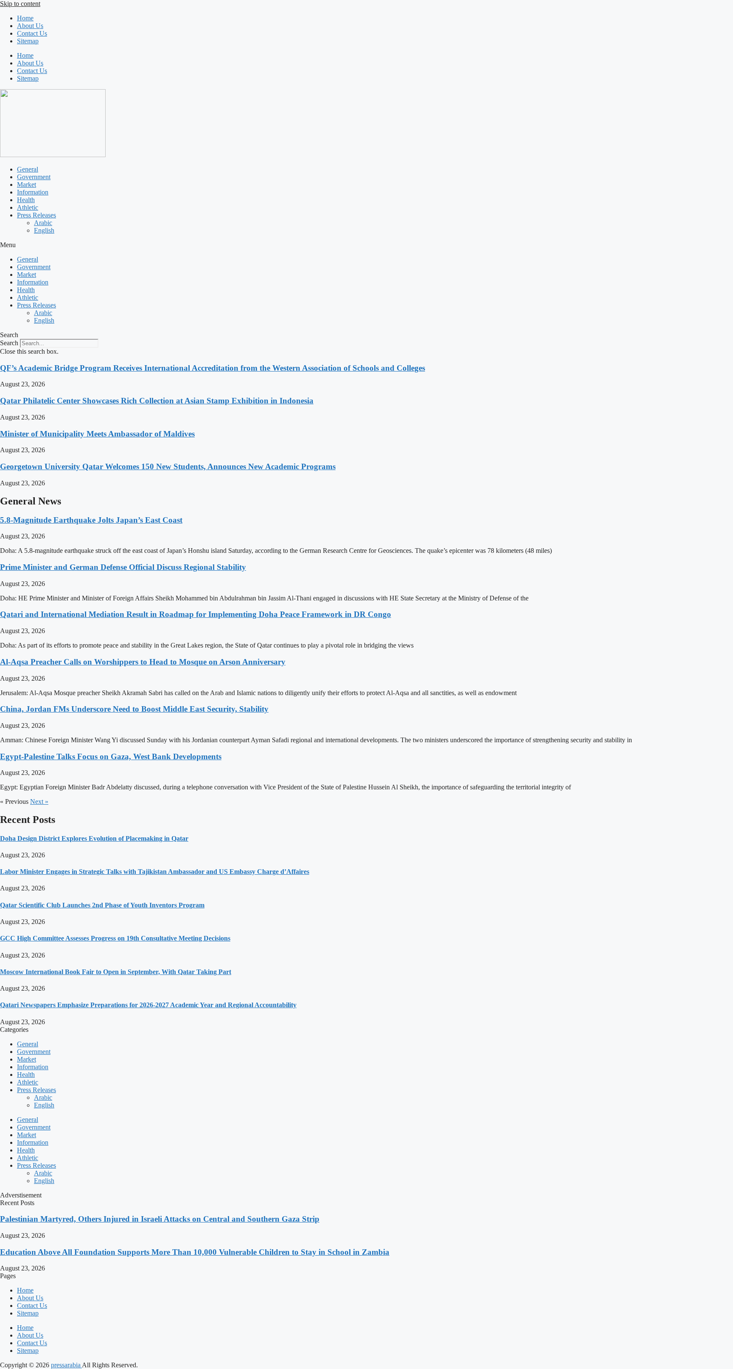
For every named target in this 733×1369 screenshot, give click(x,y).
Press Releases (36, 215)
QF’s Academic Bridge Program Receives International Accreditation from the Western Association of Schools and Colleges (212, 367)
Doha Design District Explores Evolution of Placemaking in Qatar (94, 838)
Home (25, 18)
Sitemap (28, 41)
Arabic (43, 222)
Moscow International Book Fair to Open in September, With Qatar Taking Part (115, 971)
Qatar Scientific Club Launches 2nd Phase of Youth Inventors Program (102, 905)
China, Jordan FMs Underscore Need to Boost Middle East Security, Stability (134, 708)
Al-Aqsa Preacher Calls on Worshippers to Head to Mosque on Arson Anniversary (142, 661)
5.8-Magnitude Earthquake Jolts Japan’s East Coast (91, 519)
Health (26, 199)
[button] (366, 245)
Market (26, 184)
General (27, 169)
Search (9, 342)
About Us (30, 25)
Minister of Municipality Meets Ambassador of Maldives (97, 433)
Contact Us (32, 33)
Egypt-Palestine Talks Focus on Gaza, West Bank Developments (110, 756)
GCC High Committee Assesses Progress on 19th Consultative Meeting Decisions (115, 938)
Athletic (27, 207)
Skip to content (20, 3)
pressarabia (66, 1365)
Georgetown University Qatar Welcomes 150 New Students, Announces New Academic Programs (168, 466)
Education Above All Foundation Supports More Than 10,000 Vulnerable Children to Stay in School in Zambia (194, 1252)
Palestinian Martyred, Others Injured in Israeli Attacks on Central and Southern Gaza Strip (159, 1218)
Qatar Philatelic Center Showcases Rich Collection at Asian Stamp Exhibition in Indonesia (156, 400)
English (44, 230)
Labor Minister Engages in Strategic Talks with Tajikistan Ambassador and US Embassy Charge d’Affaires (154, 871)
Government (33, 176)
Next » (39, 801)
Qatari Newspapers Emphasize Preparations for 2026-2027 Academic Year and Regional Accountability (148, 1004)
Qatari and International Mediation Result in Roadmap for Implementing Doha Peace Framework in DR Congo (195, 614)
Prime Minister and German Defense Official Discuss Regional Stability (123, 567)
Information (32, 192)
